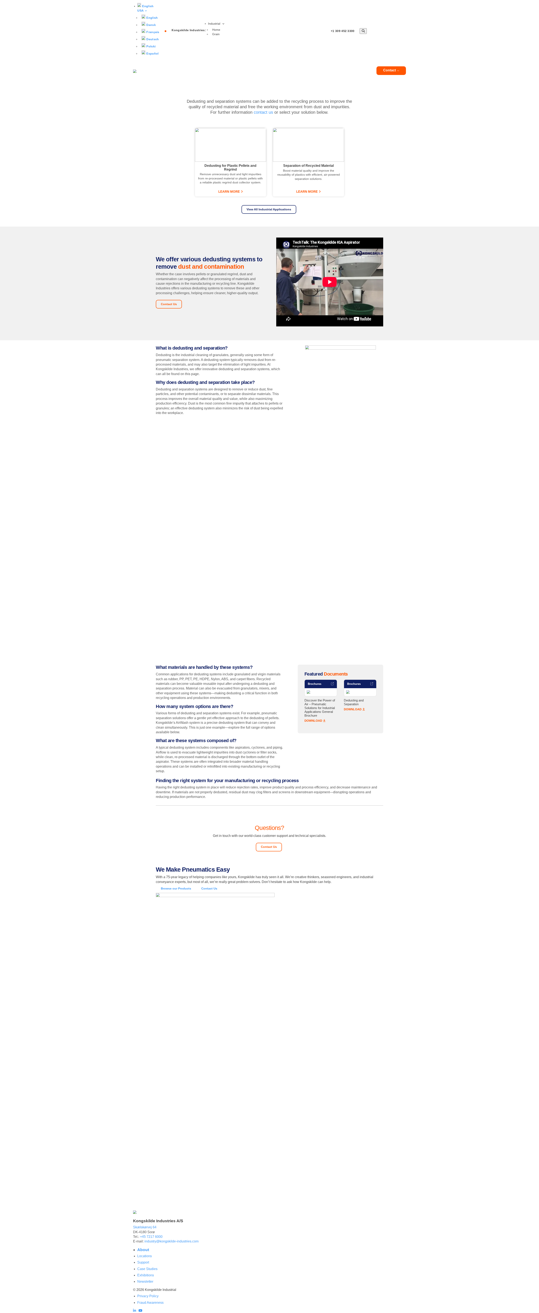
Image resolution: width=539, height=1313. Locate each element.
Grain (216, 34)
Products (267, 70)
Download (313, 720)
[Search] (363, 31)
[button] (145, 8)
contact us (263, 112)
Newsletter (145, 1281)
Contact (389, 70)
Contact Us (169, 304)
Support (143, 1262)
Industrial (214, 23)
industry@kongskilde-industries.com (171, 1241)
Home (216, 29)
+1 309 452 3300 (343, 31)
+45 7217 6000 (151, 1236)
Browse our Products (176, 888)
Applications (298, 70)
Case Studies (147, 1269)
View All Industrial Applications (269, 209)
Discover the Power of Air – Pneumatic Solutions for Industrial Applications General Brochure (319, 708)
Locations (144, 1256)
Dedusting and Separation (354, 702)
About (327, 70)
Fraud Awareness (150, 1302)
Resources (354, 70)
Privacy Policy (148, 1296)
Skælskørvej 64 (144, 1227)
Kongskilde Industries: (189, 30)
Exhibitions (145, 1275)
